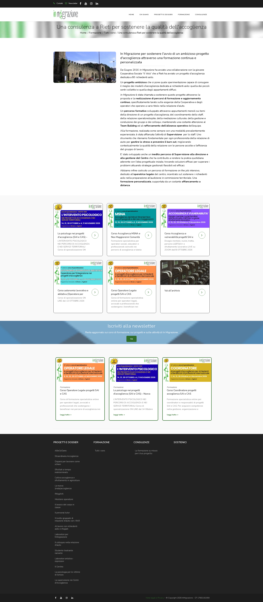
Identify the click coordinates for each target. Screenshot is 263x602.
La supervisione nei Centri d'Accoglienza (67, 581)
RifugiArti (59, 493)
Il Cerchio (59, 566)
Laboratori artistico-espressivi (64, 560)
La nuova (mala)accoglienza (63, 487)
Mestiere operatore (64, 499)
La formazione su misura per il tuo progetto (146, 452)
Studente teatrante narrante (64, 552)
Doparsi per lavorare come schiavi (67, 463)
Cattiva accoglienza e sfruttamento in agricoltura (67, 479)
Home (131, 14)
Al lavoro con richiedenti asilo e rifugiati (66, 527)
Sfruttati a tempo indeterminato (63, 471)
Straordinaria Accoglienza (66, 456)
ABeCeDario (61, 450)
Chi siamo (144, 14)
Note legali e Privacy (155, 598)
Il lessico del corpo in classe (64, 506)
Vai (131, 338)
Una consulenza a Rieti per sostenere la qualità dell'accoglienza (150, 32)
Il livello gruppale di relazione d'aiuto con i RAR (67, 519)
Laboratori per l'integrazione (61, 535)
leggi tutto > (65, 414)
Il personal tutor (62, 512)
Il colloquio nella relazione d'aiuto (67, 544)
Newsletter (73, 3)
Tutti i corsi (110, 32)
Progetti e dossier (163, 14)
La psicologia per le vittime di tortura (67, 573)
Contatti (59, 3)
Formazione (184, 14)
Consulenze (201, 14)
